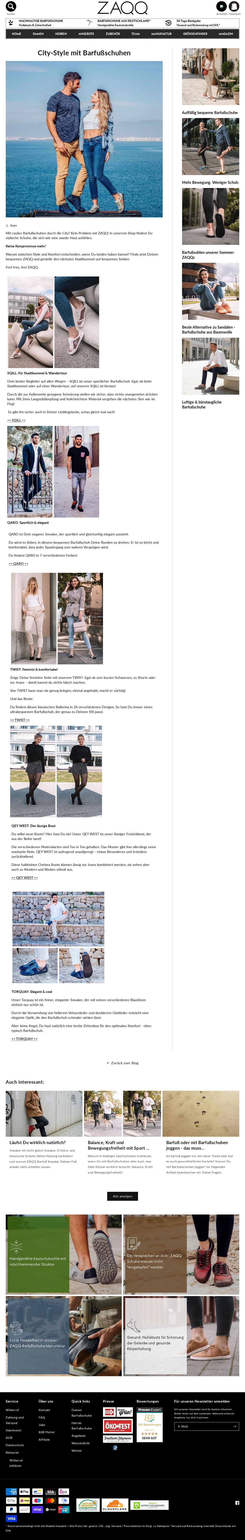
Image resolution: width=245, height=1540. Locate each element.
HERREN (61, 34)
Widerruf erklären (16, 1463)
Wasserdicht (81, 1443)
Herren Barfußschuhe (82, 1425)
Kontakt (44, 1410)
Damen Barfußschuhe (82, 1412)
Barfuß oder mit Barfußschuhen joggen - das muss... (197, 1145)
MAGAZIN (226, 34)
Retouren (12, 1452)
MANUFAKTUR (161, 34)
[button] (11, 6)
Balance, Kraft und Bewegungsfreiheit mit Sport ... (118, 1145)
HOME (16, 34)
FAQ (42, 1417)
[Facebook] (237, 1503)
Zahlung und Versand (15, 1420)
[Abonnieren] (235, 1426)
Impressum (13, 1430)
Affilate (44, 1439)
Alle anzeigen (122, 1196)
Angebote (79, 1435)
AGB (9, 1437)
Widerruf (12, 1410)
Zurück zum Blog (125, 1063)
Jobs (42, 1425)
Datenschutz (15, 1445)
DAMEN (38, 34)
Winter (77, 1450)
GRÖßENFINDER (195, 34)
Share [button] (13, 225)
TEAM (135, 34)
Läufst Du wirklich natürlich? (38, 1142)
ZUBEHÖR (113, 34)
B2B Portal (46, 1432)
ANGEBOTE (86, 34)
